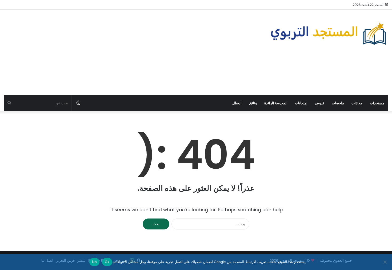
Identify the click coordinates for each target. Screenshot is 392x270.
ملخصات (338, 103)
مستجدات (377, 103)
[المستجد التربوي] (328, 33)
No (94, 262)
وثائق (253, 103)
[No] (385, 262)
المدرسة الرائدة (275, 103)
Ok (107, 262)
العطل (237, 103)
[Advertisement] (130, 52)
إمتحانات (301, 103)
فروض (319, 103)
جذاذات (356, 103)
